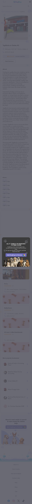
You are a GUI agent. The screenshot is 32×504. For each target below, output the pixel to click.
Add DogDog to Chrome (14, 255)
